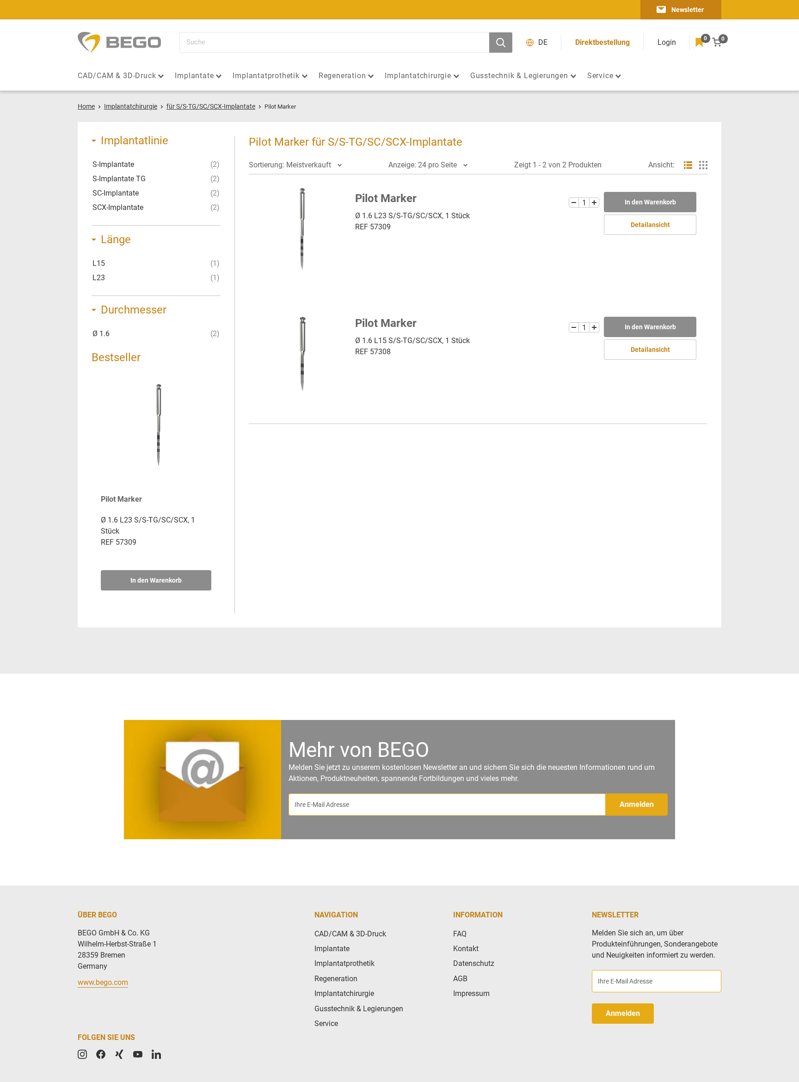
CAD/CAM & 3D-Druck (117, 76)
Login (667, 42)
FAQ (460, 933)
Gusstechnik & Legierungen (519, 76)
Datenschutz (473, 963)
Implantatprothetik (266, 76)
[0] (699, 42)
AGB (460, 978)
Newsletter (687, 9)
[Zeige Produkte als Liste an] (688, 165)
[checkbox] (156, 164)
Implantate (194, 76)
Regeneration (342, 76)
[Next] (211, 482)
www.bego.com (103, 982)
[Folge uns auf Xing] (119, 1054)
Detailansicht (650, 224)
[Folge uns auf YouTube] (137, 1054)
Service (600, 76)
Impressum (471, 993)
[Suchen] (500, 42)
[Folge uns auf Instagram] (82, 1054)
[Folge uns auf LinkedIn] (156, 1054)
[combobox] (334, 42)
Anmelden (637, 804)
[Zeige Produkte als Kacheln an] (703, 165)
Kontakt (466, 948)
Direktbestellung (602, 42)
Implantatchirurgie (418, 76)
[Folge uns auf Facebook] (100, 1054)
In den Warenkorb (156, 580)
